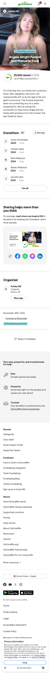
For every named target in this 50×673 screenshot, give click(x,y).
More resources (11, 562)
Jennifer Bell (17, 177)
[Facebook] (17, 256)
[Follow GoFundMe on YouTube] (10, 584)
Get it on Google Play (11, 592)
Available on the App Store (26, 592)
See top (41, 133)
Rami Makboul (18, 158)
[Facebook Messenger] (32, 256)
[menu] (45, 3)
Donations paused (26, 51)
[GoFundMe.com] (25, 3)
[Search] (4, 3)
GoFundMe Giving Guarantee (25, 409)
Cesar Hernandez (19, 140)
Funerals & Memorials (16, 318)
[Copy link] (10, 256)
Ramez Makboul (19, 167)
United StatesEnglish (26, 576)
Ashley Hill (16, 286)
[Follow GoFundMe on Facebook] (4, 584)
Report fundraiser (27, 339)
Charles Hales (17, 149)
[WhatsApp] (25, 256)
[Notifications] (38, 3)
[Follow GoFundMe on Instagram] (20, 584)
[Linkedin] (40, 256)
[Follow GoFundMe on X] (15, 584)
